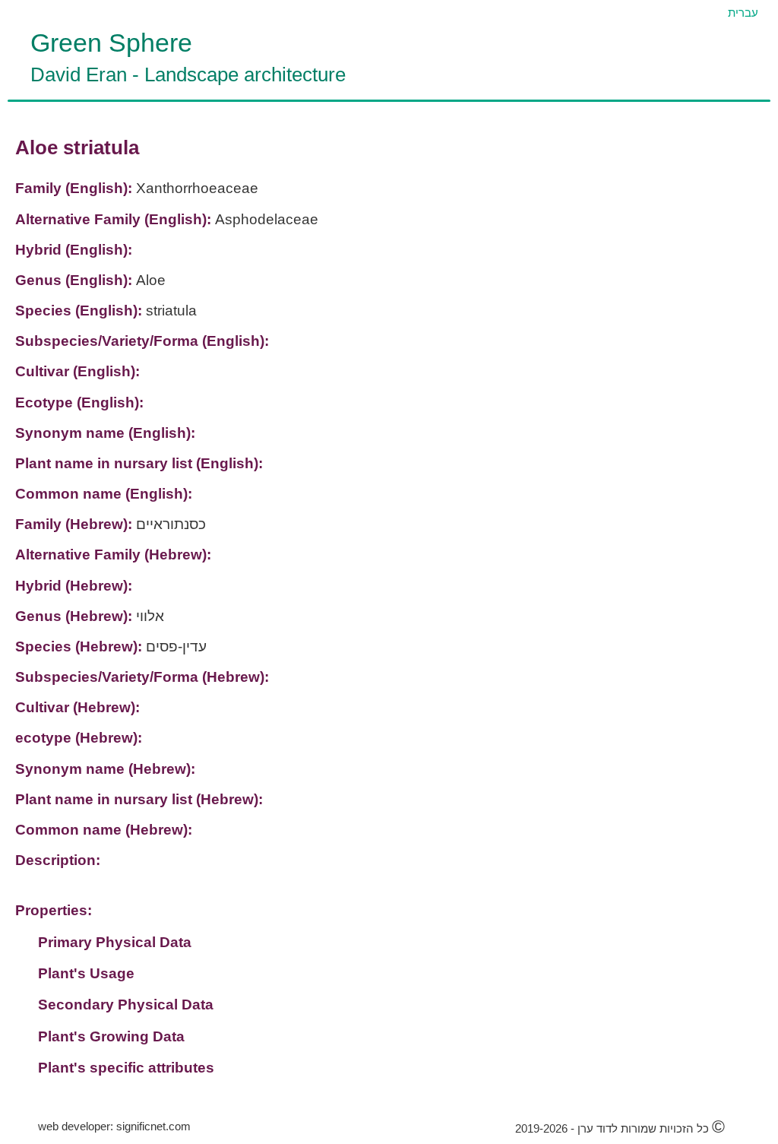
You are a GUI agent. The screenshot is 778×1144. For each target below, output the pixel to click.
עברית (743, 12)
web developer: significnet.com (114, 1126)
